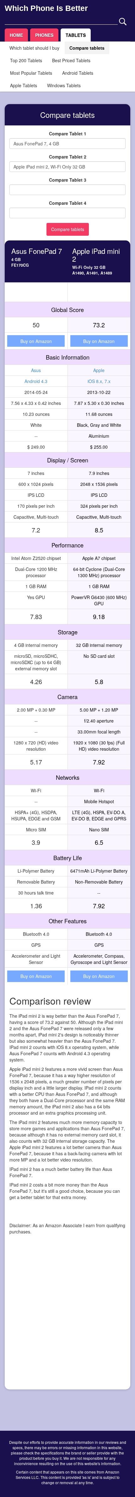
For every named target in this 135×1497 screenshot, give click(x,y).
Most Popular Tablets (31, 73)
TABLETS (76, 35)
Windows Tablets (64, 85)
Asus (36, 370)
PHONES (44, 35)
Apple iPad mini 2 (96, 255)
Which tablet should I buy (34, 48)
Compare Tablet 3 (67, 180)
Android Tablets (77, 73)
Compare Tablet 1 (67, 133)
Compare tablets (87, 48)
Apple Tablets (23, 85)
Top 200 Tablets (26, 60)
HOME (16, 35)
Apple (99, 370)
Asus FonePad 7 (36, 251)
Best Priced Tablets (71, 60)
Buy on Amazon (36, 341)
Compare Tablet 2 (67, 157)
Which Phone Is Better (46, 8)
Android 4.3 (35, 381)
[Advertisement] (67, 1317)
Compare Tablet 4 (67, 203)
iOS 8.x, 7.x (99, 381)
